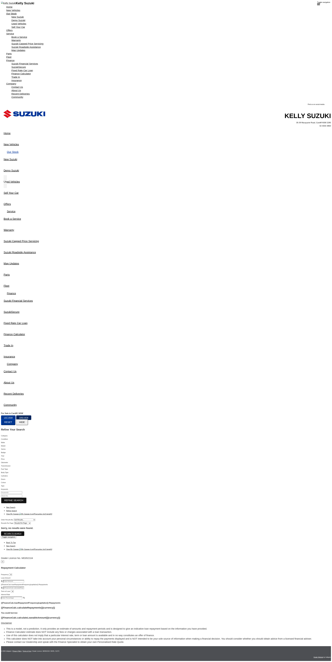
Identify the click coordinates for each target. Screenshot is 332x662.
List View (8, 418)
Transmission (6, 466)
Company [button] (11, 83)
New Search (10, 507)
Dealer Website (318, 657)
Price (3, 459)
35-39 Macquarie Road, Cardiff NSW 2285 (313, 123)
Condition (4, 439)
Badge (3, 452)
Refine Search (13, 500)
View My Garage (29, 514)
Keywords (4, 489)
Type (2, 486)
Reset (8, 422)
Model (3, 446)
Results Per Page (7, 523)
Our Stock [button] (11, 13)
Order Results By (7, 520)
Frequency (5, 575)
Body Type (4, 472)
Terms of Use (27, 651)
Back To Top (11, 543)
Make (3, 442)
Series (3, 449)
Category (4, 436)
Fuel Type (4, 469)
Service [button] (10, 33)
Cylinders (4, 476)
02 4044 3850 (325, 126)
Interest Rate (5, 595)
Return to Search (12, 534)
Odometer (4, 462)
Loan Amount (5, 578)
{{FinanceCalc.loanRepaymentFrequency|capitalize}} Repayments (24, 585)
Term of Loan (5, 591)
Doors (3, 479)
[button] (166, 623)
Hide (22, 422)
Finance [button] (10, 60)
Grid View (23, 418)
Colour (3, 482)
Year (2, 456)
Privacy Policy (17, 651)
